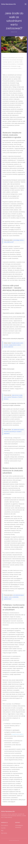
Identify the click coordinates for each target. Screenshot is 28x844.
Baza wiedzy (4, 833)
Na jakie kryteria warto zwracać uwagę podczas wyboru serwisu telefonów (13, 345)
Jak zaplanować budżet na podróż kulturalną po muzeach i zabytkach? (14, 431)
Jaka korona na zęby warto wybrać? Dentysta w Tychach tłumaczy (13, 397)
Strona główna (4, 825)
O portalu (3, 828)
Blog (2, 830)
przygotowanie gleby (17, 734)
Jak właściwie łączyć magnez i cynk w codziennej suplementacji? (14, 597)
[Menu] (25, 4)
